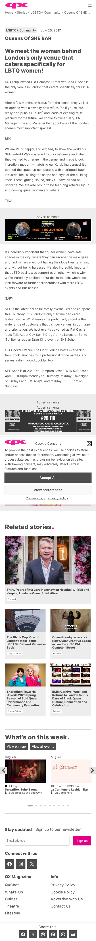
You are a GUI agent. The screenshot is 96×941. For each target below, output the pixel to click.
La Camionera (63, 792)
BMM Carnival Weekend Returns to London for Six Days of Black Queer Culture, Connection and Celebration (70, 698)
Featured (12, 599)
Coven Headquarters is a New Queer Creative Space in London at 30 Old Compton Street (71, 642)
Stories (22, 12)
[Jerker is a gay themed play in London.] (48, 421)
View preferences (48, 490)
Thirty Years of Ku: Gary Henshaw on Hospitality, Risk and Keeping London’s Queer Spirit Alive (48, 591)
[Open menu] (89, 5)
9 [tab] (68, 806)
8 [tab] (63, 806)
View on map (16, 746)
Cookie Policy (35, 498)
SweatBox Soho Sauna (21, 789)
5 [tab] (50, 806)
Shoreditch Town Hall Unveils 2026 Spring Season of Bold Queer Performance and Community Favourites (23, 698)
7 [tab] (59, 806)
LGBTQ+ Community (46, 12)
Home (9, 12)
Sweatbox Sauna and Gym (25, 792)
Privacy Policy (58, 498)
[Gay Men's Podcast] (48, 505)
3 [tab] (41, 806)
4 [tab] (45, 806)
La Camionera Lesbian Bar (69, 789)
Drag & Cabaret (15, 653)
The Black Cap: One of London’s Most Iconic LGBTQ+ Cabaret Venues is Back (26, 642)
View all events (43, 746)
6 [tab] (54, 806)
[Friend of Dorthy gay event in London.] (48, 230)
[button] (89, 443)
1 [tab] (30, 806)
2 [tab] (36, 806)
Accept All (48, 477)
